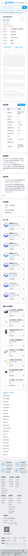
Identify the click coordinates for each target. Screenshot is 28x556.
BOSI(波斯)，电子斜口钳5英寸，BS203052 (18, 360)
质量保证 (17, 486)
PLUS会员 (3, 488)
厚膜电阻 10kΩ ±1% (13, 223)
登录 (15, 2)
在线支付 (11, 479)
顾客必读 (3, 479)
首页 (2, 12)
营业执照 (18, 554)
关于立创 (19, 498)
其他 (7, 543)
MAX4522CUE (6, 448)
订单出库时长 (4, 498)
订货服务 (17, 479)
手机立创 (19, 502)
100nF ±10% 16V (13, 283)
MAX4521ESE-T (6, 445)
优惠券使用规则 (4, 490)
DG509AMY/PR (6, 404)
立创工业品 (21, 538)
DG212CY (5, 434)
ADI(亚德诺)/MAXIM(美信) (17, 29)
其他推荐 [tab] (11, 392)
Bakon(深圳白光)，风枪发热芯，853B (17, 320)
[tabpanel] (14, 426)
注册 (17, 2)
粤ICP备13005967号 (18, 552)
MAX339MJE (5, 451)
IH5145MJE (5, 410)
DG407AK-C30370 (7, 428)
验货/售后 (3, 500)
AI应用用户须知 (11, 509)
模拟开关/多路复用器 (9, 12)
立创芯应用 (8, 538)
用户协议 (10, 502)
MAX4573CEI (6, 419)
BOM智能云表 (4, 492)
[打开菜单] (2, 3)
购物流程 (3, 482)
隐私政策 (10, 498)
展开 (4, 195)
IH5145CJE (5, 454)
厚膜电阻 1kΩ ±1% (13, 233)
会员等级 (3, 486)
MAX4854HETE (6, 416)
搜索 (24, 7)
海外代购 (17, 482)
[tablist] (14, 392)
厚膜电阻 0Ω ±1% (13, 243)
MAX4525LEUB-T (6, 395)
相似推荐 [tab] (5, 392)
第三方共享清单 (11, 507)
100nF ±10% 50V (13, 273)
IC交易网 (14, 540)
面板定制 (15, 538)
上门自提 (11, 486)
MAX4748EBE (6, 440)
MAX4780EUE (6, 431)
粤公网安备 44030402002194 (7, 552)
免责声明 (10, 504)
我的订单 (22, 2)
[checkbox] (4, 109)
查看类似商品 (21, 104)
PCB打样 (8, 540)
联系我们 (19, 500)
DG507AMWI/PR (6, 398)
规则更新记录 (11, 500)
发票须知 (11, 482)
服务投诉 (3, 502)
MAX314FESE (6, 407)
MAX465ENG (5, 401)
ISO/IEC (8, 554)
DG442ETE (5, 437)
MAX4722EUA (6, 442)
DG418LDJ (5, 422)
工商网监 (3, 554)
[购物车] (26, 3)
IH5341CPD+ (5, 413)
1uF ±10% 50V (12, 293)
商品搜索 (3, 484)
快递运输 (11, 484)
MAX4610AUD (6, 425)
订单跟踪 (17, 484)
